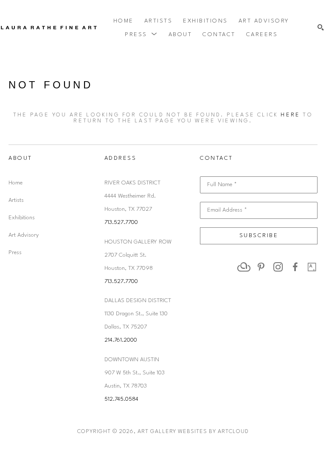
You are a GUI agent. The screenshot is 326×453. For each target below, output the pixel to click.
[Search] (321, 28)
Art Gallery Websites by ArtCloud (193, 431)
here (290, 115)
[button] (141, 34)
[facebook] (295, 266)
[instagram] (278, 266)
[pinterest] (261, 266)
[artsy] (312, 266)
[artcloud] (244, 266)
